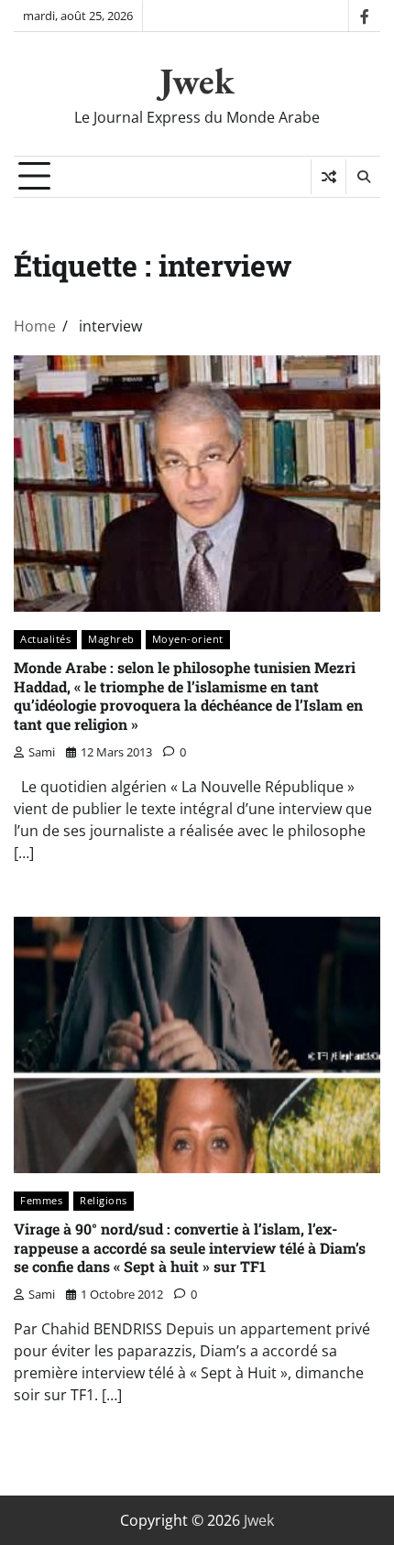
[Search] (362, 176)
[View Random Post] (328, 176)
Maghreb (111, 639)
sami (41, 752)
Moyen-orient (188, 639)
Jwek (197, 80)
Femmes (41, 1200)
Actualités (45, 639)
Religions (103, 1200)
